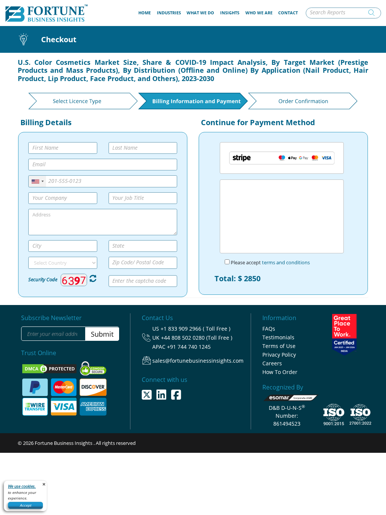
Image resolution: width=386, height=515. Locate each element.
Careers (272, 363)
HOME (146, 12)
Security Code (42, 279)
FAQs (268, 328)
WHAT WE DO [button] (200, 12)
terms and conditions (286, 262)
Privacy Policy (279, 354)
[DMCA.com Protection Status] (50, 368)
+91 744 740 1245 (189, 346)
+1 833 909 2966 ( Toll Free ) (195, 328)
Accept (25, 505)
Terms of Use (279, 345)
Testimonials (278, 337)
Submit (102, 334)
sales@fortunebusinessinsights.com (198, 360)
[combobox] (37, 181)
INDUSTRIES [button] (169, 12)
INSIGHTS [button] (229, 12)
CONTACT (288, 12)
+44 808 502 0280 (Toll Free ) (196, 337)
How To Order (279, 372)
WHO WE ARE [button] (259, 12)
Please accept (270, 262)
